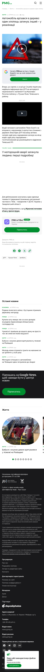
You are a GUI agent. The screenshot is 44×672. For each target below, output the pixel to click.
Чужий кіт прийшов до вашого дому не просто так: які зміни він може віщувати (21, 332)
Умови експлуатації (9, 586)
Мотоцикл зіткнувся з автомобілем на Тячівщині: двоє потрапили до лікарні (18, 361)
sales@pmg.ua (7, 637)
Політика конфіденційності (11, 583)
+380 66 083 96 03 (8, 622)
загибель (23, 258)
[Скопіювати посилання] (29, 250)
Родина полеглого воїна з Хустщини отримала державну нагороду (21, 311)
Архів (4, 594)
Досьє (4, 597)
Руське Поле (12, 258)
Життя (12, 8)
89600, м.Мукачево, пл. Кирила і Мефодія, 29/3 (19, 615)
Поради (4, 316)
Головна (4, 8)
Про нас (5, 563)
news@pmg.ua (7, 629)
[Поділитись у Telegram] (19, 250)
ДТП (4, 258)
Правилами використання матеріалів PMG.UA (16, 554)
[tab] (13, 459)
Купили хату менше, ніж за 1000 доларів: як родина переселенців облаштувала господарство (18, 322)
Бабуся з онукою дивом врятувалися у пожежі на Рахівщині (21, 342)
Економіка (5, 307)
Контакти (5, 572)
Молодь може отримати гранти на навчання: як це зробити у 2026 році (21, 351)
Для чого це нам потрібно (13, 662)
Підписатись (22, 230)
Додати (25, 79)
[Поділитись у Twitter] (24, 250)
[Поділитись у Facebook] (14, 250)
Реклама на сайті (8, 580)
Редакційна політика (9, 566)
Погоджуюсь (14, 665)
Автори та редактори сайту (12, 569)
